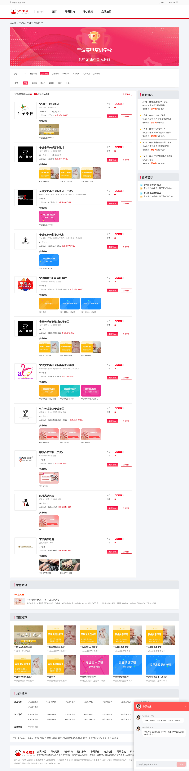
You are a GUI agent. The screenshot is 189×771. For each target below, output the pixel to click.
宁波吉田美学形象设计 (51, 147)
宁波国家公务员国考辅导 (160, 133)
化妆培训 (33, 73)
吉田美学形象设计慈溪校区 (54, 321)
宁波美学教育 (46, 539)
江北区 (42, 83)
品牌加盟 (106, 11)
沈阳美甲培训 (126, 719)
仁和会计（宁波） (161, 102)
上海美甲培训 (51, 714)
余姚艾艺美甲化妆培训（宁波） (56, 191)
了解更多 (126, 116)
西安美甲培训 (107, 719)
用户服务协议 (104, 738)
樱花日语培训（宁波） (163, 143)
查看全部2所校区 (68, 245)
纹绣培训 (66, 73)
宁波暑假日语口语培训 (159, 146)
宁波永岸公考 (160, 115)
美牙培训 (96, 73)
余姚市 (60, 83)
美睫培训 (86, 73)
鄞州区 (51, 83)
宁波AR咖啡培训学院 (163, 156)
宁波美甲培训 (70, 701)
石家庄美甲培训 (89, 719)
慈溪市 (68, 83)
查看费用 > (161, 109)
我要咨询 (112, 116)
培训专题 (108, 751)
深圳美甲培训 (89, 714)
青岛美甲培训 (51, 719)
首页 (54, 11)
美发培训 (55, 73)
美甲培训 (44, 73)
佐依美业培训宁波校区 (51, 408)
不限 (25, 73)
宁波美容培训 (126, 701)
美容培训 (76, 73)
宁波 (151, 160)
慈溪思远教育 (46, 495)
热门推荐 (81, 751)
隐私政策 (115, 738)
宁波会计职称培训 (157, 105)
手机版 (161, 2)
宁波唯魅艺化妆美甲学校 (53, 278)
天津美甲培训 (107, 714)
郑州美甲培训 (70, 719)
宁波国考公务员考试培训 (160, 119)
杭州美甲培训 (33, 719)
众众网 (13, 22)
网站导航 (121, 751)
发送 (181, 764)
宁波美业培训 (33, 701)
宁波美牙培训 (33, 706)
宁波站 (22, 22)
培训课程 (88, 11)
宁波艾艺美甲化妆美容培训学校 (56, 365)
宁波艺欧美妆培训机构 (51, 234)
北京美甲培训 (33, 714)
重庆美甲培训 (126, 714)
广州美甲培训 (70, 714)
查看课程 (126, 94)
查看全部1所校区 (61, 115)
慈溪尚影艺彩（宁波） (51, 452)
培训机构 (70, 11)
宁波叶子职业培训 (49, 104)
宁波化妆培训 (51, 701)
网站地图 (55, 751)
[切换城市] (21, 2)
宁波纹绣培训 (107, 701)
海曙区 (34, 83)
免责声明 (41, 751)
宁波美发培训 (89, 701)
